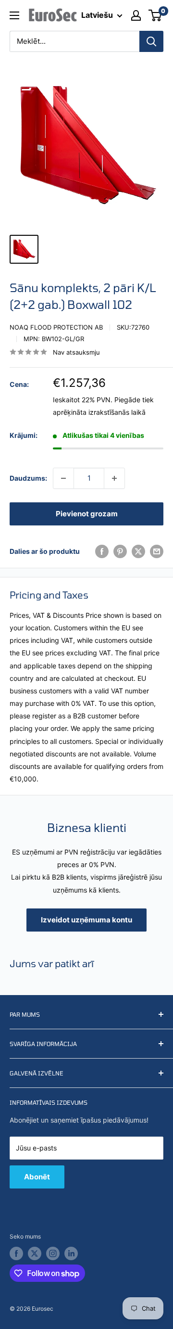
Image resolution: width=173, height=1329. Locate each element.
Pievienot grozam (87, 513)
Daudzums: (28, 478)
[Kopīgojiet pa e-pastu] (156, 551)
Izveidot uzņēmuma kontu (86, 919)
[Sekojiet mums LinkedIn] (71, 1253)
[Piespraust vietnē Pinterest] (120, 551)
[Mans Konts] (136, 15)
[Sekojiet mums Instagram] (53, 1253)
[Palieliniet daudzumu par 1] (114, 478)
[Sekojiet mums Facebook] (16, 1253)
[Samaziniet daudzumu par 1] (63, 478)
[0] (155, 15)
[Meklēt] (151, 41)
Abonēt (37, 1176)
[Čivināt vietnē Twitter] (138, 551)
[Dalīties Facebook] (102, 551)
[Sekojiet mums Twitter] (34, 1253)
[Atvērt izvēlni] (14, 15)
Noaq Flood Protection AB (56, 327)
